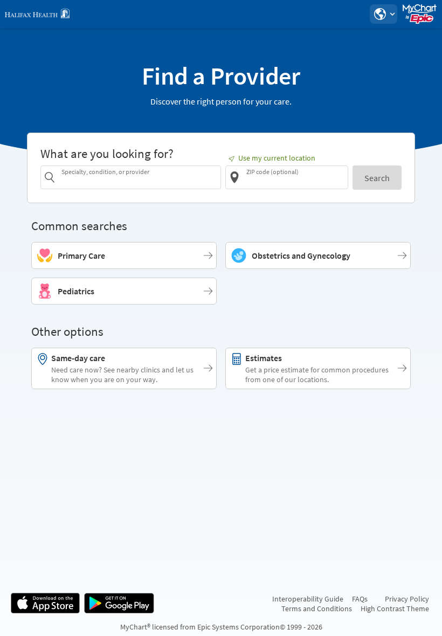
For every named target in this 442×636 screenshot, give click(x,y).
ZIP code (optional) (272, 172)
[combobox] (139, 177)
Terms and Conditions (316, 608)
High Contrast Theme (395, 608)
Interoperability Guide (307, 599)
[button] (383, 14)
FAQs (360, 599)
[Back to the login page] (37, 14)
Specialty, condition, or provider (105, 172)
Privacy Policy (407, 599)
